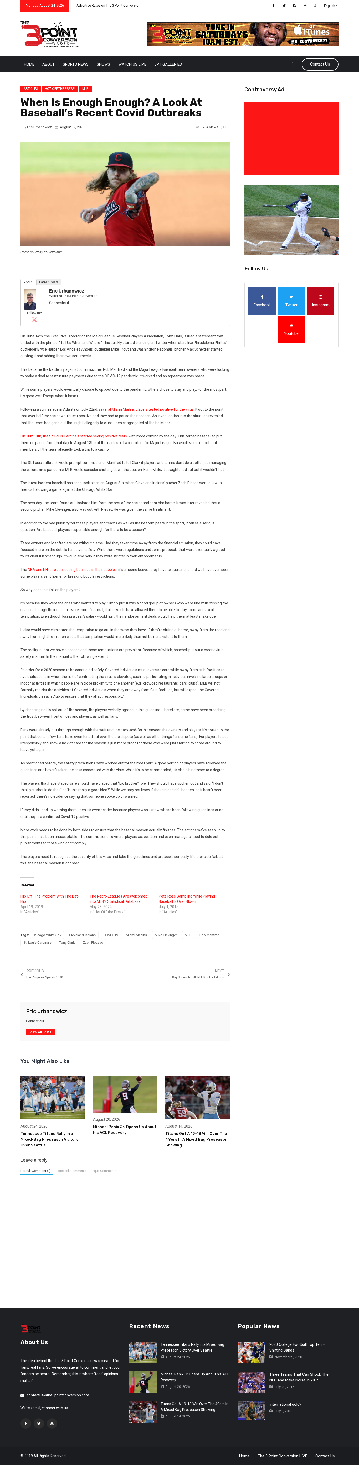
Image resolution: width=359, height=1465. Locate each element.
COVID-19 (111, 935)
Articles (31, 89)
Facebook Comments (71, 1171)
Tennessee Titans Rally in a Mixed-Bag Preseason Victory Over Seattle (49, 1139)
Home (29, 64)
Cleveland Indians (82, 935)
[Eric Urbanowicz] (30, 298)
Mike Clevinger (166, 935)
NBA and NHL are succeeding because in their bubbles (72, 569)
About (48, 64)
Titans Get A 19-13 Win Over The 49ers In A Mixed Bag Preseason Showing (196, 1139)
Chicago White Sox (47, 935)
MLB (85, 89)
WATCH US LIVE (132, 64)
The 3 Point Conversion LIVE (282, 1456)
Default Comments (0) (36, 1171)
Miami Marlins (136, 935)
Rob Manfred (209, 935)
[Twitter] (34, 319)
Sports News (76, 64)
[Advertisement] (292, 138)
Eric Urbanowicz (39, 127)
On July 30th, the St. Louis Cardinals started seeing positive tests (73, 436)
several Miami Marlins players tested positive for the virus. (146, 409)
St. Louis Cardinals (37, 943)
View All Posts (40, 1032)
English (329, 6)
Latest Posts (49, 282)
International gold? (285, 1404)
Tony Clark (67, 943)
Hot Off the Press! (60, 89)
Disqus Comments (103, 1171)
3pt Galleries (168, 64)
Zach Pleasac (93, 943)
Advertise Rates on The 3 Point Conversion (108, 5)
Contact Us (320, 64)
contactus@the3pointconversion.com (58, 1395)
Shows (103, 64)
